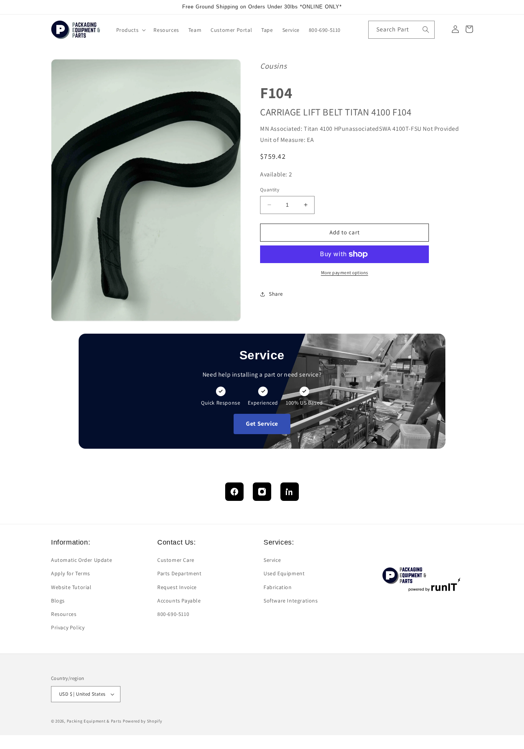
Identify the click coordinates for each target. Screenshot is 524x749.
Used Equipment (284, 573)
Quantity (269, 189)
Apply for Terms (70, 573)
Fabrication (278, 587)
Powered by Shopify (142, 721)
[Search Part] (425, 29)
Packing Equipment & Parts (94, 721)
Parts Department (179, 573)
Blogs (58, 600)
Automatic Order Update (81, 559)
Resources (63, 614)
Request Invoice (177, 587)
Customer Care (175, 559)
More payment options (344, 272)
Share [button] (276, 293)
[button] (130, 30)
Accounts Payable (179, 600)
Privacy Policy (67, 627)
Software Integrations (291, 600)
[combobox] (401, 29)
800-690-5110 (173, 614)
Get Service (262, 424)
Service (272, 559)
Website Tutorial (71, 587)
